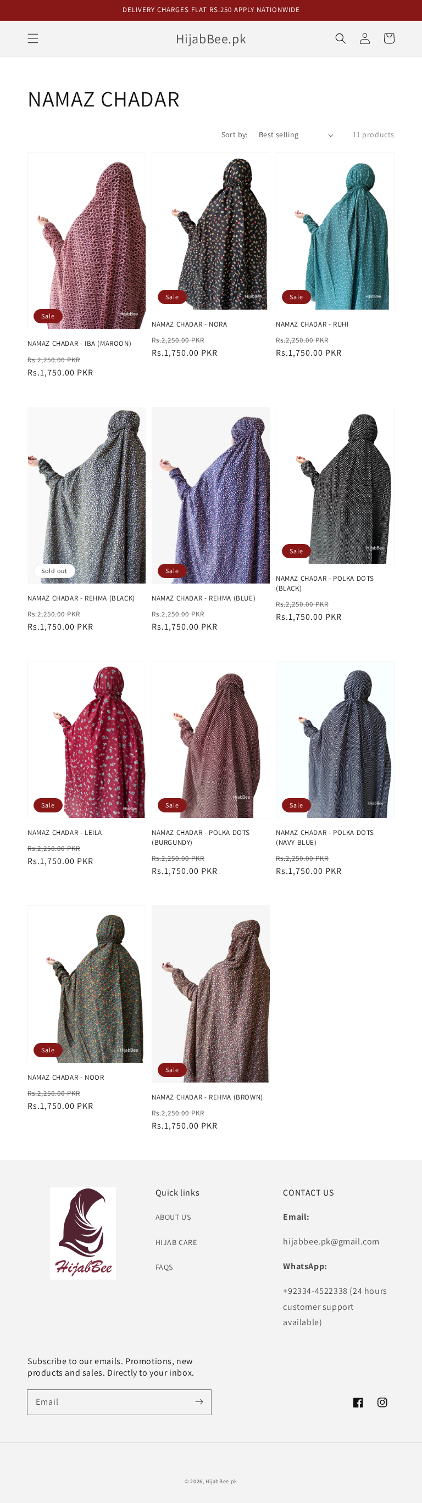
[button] (33, 38)
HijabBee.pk (221, 1481)
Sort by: (234, 134)
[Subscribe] (199, 1402)
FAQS (164, 1267)
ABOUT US (173, 1217)
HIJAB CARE (176, 1242)
